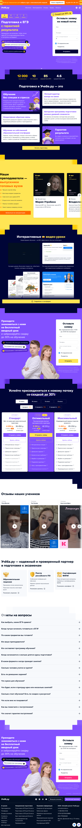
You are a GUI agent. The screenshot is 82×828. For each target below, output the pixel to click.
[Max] (42, 799)
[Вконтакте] (36, 799)
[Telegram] (39, 799)
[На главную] (5, 799)
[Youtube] (46, 799)
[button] (36, 68)
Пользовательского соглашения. (68, 62)
